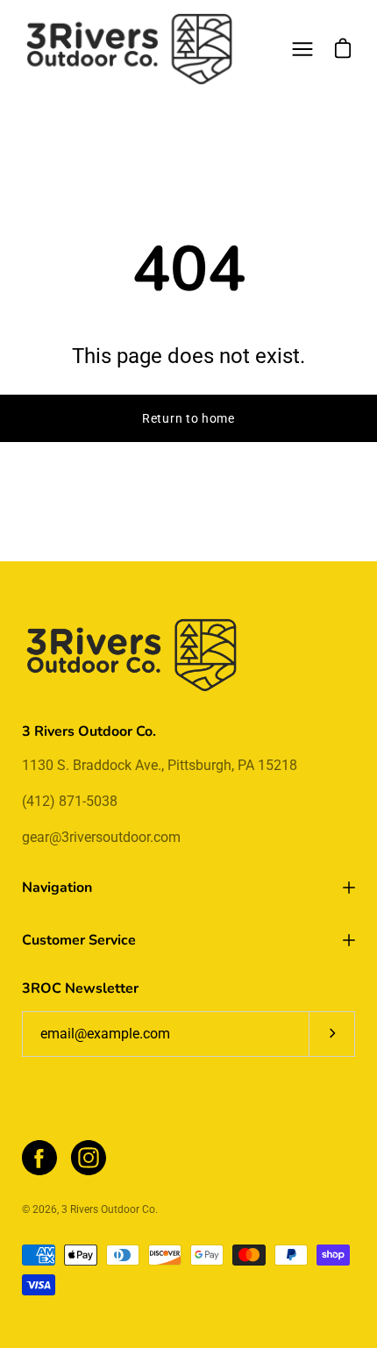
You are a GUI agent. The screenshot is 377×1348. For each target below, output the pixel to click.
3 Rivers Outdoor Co (108, 1209)
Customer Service (79, 940)
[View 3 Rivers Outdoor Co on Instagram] (88, 1157)
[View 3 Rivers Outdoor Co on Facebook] (39, 1157)
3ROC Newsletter (80, 988)
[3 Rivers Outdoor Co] (130, 49)
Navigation (57, 887)
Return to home (188, 418)
